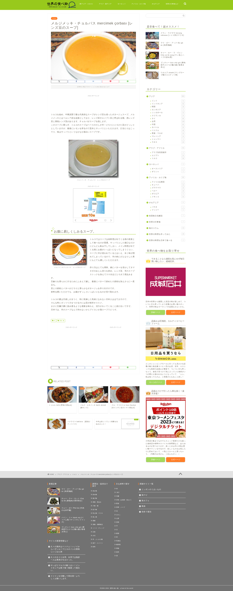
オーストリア (167, 169)
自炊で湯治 (146, 512)
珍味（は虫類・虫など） (124, 500)
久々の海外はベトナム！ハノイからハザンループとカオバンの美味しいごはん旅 (65, 549)
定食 (94, 532)
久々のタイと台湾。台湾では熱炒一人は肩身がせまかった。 (65, 558)
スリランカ (168, 115)
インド (168, 101)
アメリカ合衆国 (167, 182)
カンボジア (167, 110)
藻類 (117, 522)
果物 (117, 548)
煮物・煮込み (97, 502)
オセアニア (156, 4)
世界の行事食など (172, 4)
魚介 (118, 492)
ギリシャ (167, 172)
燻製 (94, 520)
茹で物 (95, 509)
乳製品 (118, 540)
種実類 (118, 544)
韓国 (168, 107)
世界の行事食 (166, 222)
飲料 (94, 546)
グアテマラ (168, 188)
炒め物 (95, 494)
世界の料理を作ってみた (166, 234)
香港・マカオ (168, 133)
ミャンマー (167, 139)
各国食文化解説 (166, 216)
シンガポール (168, 112)
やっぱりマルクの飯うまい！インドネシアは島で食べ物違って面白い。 (65, 567)
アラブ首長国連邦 (167, 152)
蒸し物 (95, 517)
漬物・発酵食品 (98, 524)
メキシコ (168, 197)
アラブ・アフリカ (166, 148)
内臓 (117, 496)
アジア (166, 96)
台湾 (168, 121)
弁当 (94, 535)
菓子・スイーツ (98, 543)
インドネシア (168, 104)
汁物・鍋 (61, 320)
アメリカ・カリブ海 (139, 4)
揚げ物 (95, 498)
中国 (168, 124)
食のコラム (166, 228)
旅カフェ (145, 500)
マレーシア (168, 136)
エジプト (168, 155)
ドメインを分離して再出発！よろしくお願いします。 (65, 577)
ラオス (168, 142)
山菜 (117, 518)
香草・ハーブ (120, 507)
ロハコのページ (155, 382)
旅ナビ (144, 495)
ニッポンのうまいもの (151, 489)
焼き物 (95, 491)
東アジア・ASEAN (86, 4)
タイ (168, 118)
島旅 (144, 506)
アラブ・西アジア (105, 4)
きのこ (118, 514)
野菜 (117, 503)
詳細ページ (155, 312)
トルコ (54, 18)
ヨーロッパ (121, 4)
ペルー (168, 191)
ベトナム (168, 130)
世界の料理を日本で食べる (166, 240)
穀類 (117, 533)
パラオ (167, 207)
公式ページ (175, 312)
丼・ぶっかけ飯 (98, 539)
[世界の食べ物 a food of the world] (61, 8)
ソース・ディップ (98, 528)
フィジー (167, 210)
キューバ (168, 185)
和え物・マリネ (98, 513)
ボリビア (167, 194)
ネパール (168, 127)
